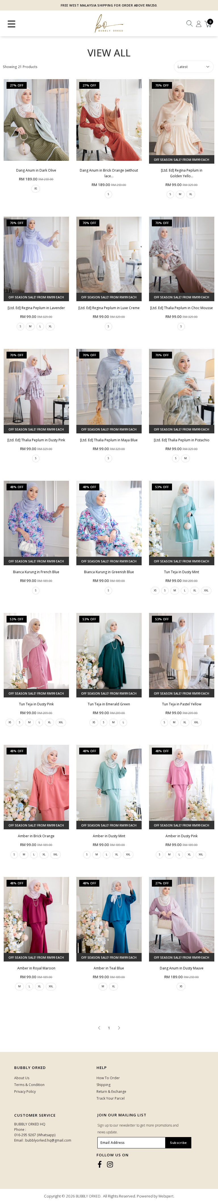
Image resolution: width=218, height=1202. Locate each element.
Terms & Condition (29, 1084)
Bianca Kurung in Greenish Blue (109, 572)
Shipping (103, 1084)
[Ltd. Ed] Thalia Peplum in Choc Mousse (181, 307)
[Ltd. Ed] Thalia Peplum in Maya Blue (109, 440)
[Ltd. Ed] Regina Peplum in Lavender (36, 307)
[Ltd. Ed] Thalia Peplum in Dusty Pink (36, 440)
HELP (102, 1067)
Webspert (165, 1196)
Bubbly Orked (30, 1067)
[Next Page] (119, 1028)
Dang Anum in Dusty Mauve (182, 968)
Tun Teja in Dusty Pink (36, 704)
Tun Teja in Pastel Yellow (181, 704)
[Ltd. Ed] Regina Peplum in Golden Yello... (181, 173)
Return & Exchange (111, 1091)
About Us (21, 1078)
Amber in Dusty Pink (181, 836)
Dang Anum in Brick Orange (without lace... (109, 173)
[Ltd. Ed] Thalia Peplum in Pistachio (181, 440)
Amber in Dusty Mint (109, 836)
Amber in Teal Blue (109, 968)
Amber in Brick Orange (36, 836)
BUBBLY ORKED (88, 1196)
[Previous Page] (99, 1028)
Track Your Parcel (111, 1098)
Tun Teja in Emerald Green (109, 704)
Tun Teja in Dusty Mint (181, 572)
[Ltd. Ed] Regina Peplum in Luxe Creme (109, 307)
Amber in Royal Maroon (36, 968)
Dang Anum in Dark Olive (36, 170)
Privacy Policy (25, 1091)
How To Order (108, 1078)
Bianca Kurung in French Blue (36, 572)
